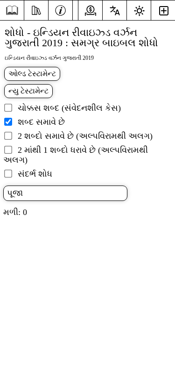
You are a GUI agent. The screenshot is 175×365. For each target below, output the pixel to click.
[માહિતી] (60, 9)
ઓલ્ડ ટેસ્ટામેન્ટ (32, 74)
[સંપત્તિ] (36, 9)
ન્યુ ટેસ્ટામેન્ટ (28, 91)
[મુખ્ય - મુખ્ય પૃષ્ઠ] (11, 10)
